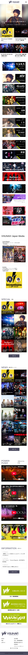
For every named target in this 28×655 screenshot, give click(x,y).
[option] (14, 16)
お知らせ (3, 642)
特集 (2, 640)
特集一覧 (14, 355)
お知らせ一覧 (14, 571)
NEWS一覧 (14, 449)
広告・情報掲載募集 (18, 640)
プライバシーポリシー (19, 646)
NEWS (2, 638)
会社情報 (16, 638)
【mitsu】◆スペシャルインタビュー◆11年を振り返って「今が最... (13, 22)
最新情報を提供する (18, 642)
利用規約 (16, 644)
